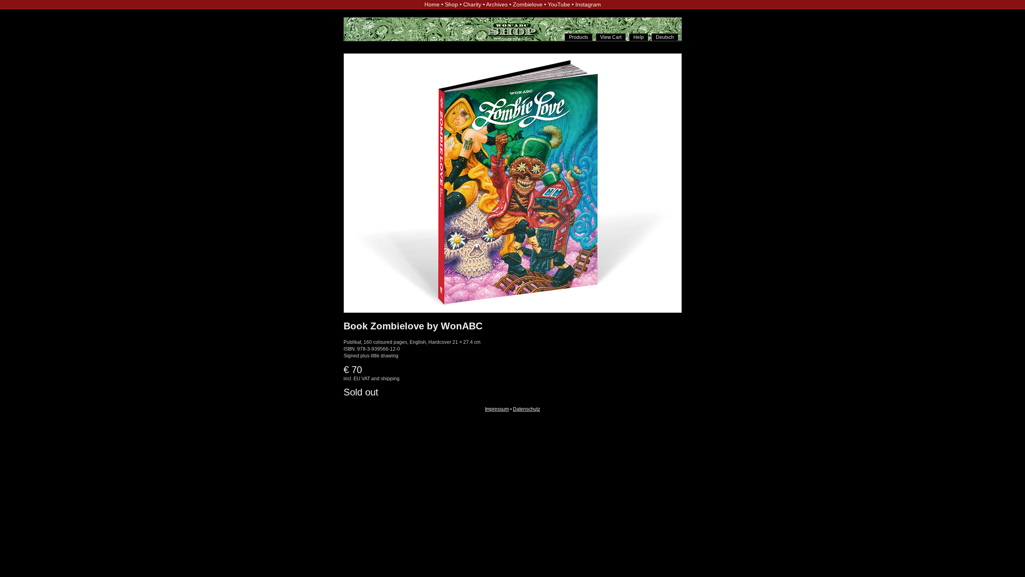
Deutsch (665, 37)
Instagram (588, 4)
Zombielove (528, 4)
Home (432, 4)
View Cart (610, 37)
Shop (451, 4)
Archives (497, 4)
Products (578, 37)
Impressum (497, 409)
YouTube (559, 4)
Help (638, 37)
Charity (472, 4)
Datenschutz (526, 409)
